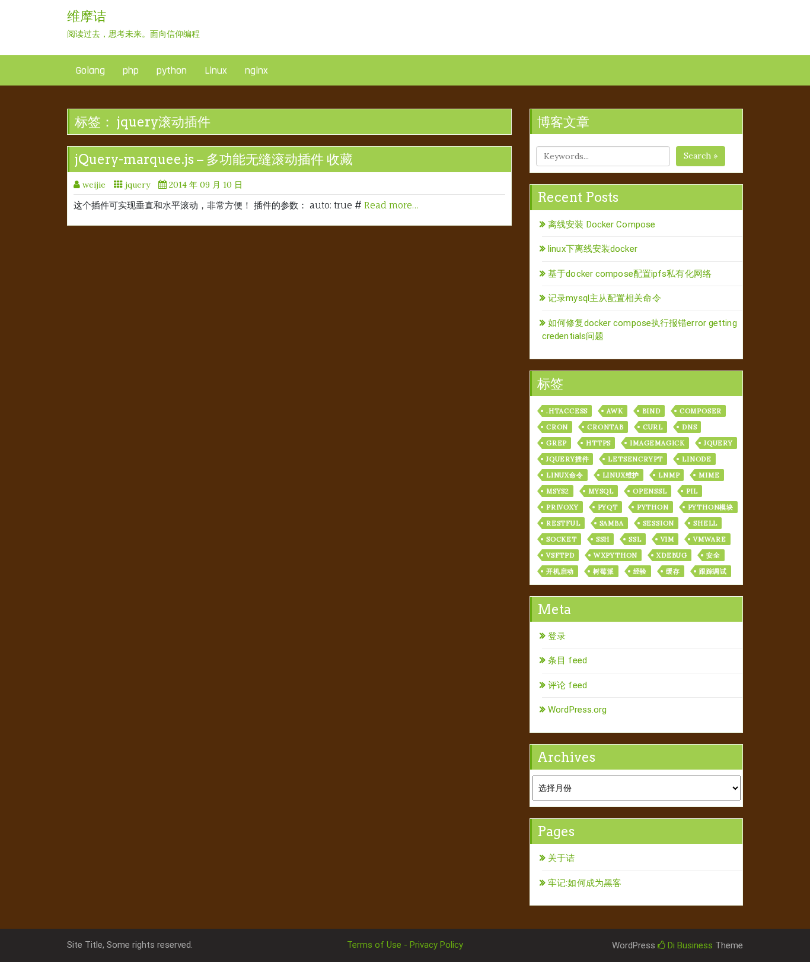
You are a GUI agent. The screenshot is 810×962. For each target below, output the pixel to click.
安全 (713, 555)
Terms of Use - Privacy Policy (405, 944)
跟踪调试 (713, 571)
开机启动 (560, 571)
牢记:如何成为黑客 (584, 883)
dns (689, 427)
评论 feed (567, 685)
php (131, 70)
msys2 (557, 491)
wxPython (615, 555)
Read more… (391, 205)
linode (697, 459)
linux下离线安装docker (592, 248)
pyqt (608, 507)
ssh (603, 539)
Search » (700, 155)
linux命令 (564, 475)
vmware (709, 539)
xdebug (671, 555)
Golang (90, 70)
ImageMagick (657, 443)
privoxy (562, 507)
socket (561, 539)
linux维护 (621, 475)
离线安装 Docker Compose (601, 224)
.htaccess (567, 411)
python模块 (711, 507)
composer (701, 411)
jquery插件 (567, 459)
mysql (601, 491)
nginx (256, 70)
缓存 (673, 571)
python (172, 70)
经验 (640, 571)
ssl (635, 539)
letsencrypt (635, 459)
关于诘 (561, 858)
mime (709, 475)
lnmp (669, 475)
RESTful (563, 523)
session (659, 523)
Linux (216, 70)
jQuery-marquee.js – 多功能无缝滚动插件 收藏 (214, 159)
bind (651, 411)
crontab (605, 427)
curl (653, 427)
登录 (557, 636)
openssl (650, 491)
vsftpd (560, 555)
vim (667, 539)
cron (557, 427)
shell (705, 523)
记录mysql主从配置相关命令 (604, 298)
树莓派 (603, 571)
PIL (692, 491)
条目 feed (567, 660)
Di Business (689, 945)
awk (615, 411)
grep (556, 443)
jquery (137, 184)
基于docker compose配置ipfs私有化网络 (630, 273)
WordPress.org (577, 709)
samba (611, 523)
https (598, 443)
